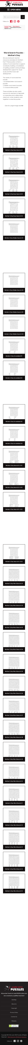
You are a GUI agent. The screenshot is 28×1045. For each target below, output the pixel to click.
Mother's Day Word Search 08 (14, 737)
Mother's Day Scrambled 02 (14, 378)
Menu (18, 10)
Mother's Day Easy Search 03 (14, 194)
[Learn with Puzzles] (14, 990)
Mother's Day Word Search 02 (14, 605)
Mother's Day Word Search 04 (14, 649)
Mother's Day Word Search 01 (14, 583)
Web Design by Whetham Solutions (17, 1037)
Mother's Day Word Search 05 (14, 671)
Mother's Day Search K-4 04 (14, 561)
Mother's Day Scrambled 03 (14, 421)
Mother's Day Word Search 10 (14, 781)
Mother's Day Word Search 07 (14, 715)
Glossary (14, 1021)
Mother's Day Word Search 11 (14, 803)
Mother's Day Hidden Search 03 (14, 312)
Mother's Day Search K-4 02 (14, 487)
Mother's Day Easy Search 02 (14, 172)
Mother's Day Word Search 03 (14, 627)
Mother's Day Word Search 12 (14, 825)
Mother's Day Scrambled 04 (14, 443)
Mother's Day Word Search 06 (14, 693)
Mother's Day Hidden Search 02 (14, 290)
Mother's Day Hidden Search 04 (14, 334)
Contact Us (14, 1016)
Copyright (14, 1008)
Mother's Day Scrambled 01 (14, 356)
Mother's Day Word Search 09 (14, 759)
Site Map (14, 999)
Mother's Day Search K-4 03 (14, 509)
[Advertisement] (14, 901)
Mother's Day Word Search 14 (14, 869)
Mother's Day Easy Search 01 (14, 150)
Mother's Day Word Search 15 (14, 891)
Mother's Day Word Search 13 (14, 847)
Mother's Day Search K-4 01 (14, 465)
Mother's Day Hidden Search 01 (14, 238)
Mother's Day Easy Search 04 (14, 216)
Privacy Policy (14, 1012)
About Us (14, 1004)
